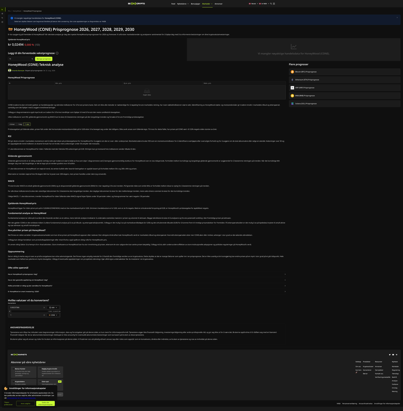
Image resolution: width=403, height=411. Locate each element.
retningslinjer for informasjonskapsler (21, 398)
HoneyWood (17, 11)
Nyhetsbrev (181, 4)
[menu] (2, 15)
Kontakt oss (379, 374)
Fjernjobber (379, 370)
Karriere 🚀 (358, 371)
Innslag (394, 388)
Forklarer (395, 384)
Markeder (206, 4)
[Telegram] (396, 355)
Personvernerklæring (349, 404)
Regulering (396, 370)
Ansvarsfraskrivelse (365, 404)
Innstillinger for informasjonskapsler (387, 404)
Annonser (218, 4)
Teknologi (395, 374)
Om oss (358, 366)
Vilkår (339, 404)
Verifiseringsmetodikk (382, 377)
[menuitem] (2, 9)
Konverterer (367, 370)
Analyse (394, 381)
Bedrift (394, 377)
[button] (147, 274)
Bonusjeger (195, 4)
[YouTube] (393, 355)
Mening (394, 391)
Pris (9, 11)
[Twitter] (390, 355)
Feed (173, 4)
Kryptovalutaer (368, 366)
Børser (365, 374)
